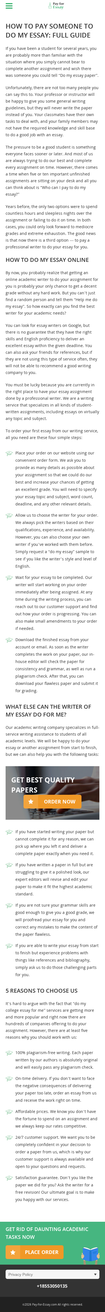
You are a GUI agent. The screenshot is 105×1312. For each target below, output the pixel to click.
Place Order (42, 1252)
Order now (59, 801)
